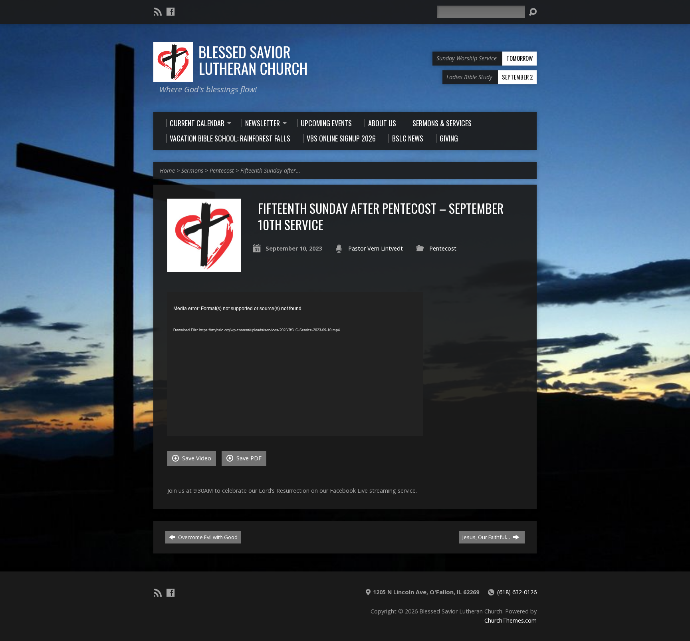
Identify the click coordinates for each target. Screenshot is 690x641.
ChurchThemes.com (510, 620)
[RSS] (158, 12)
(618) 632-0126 (517, 592)
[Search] (533, 12)
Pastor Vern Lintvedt (375, 248)
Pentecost (222, 170)
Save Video (195, 458)
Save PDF (248, 458)
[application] (295, 364)
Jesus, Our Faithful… (487, 537)
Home (167, 170)
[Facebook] (170, 12)
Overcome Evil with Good (207, 537)
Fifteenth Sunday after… (270, 170)
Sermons (192, 170)
